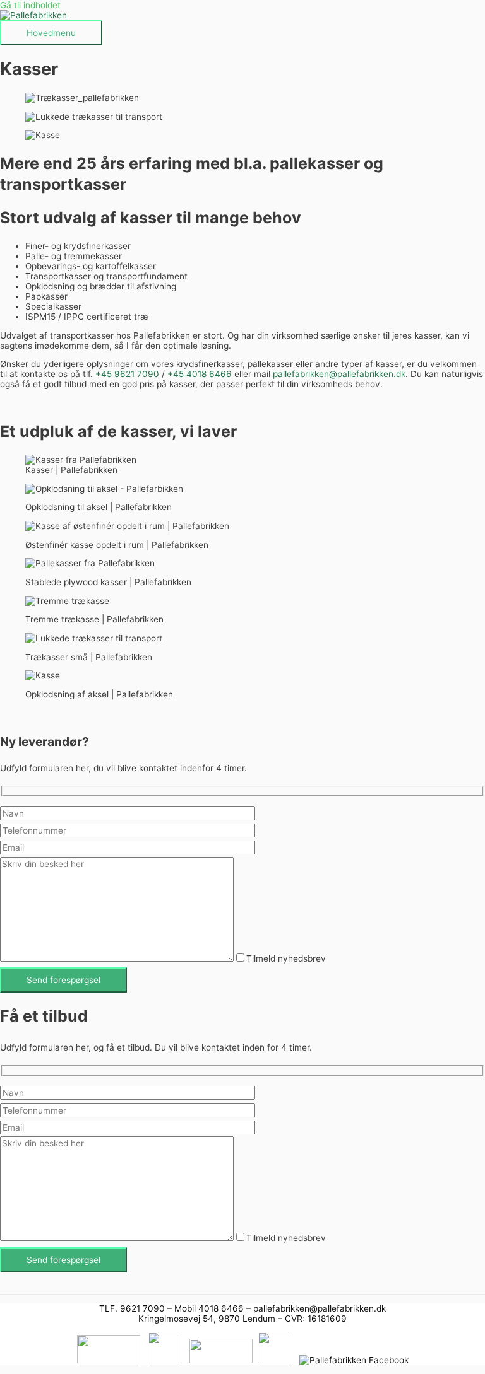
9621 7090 (142, 1308)
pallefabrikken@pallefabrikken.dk (339, 374)
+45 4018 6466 (199, 374)
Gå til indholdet (30, 5)
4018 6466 (221, 1308)
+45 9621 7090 (127, 374)
